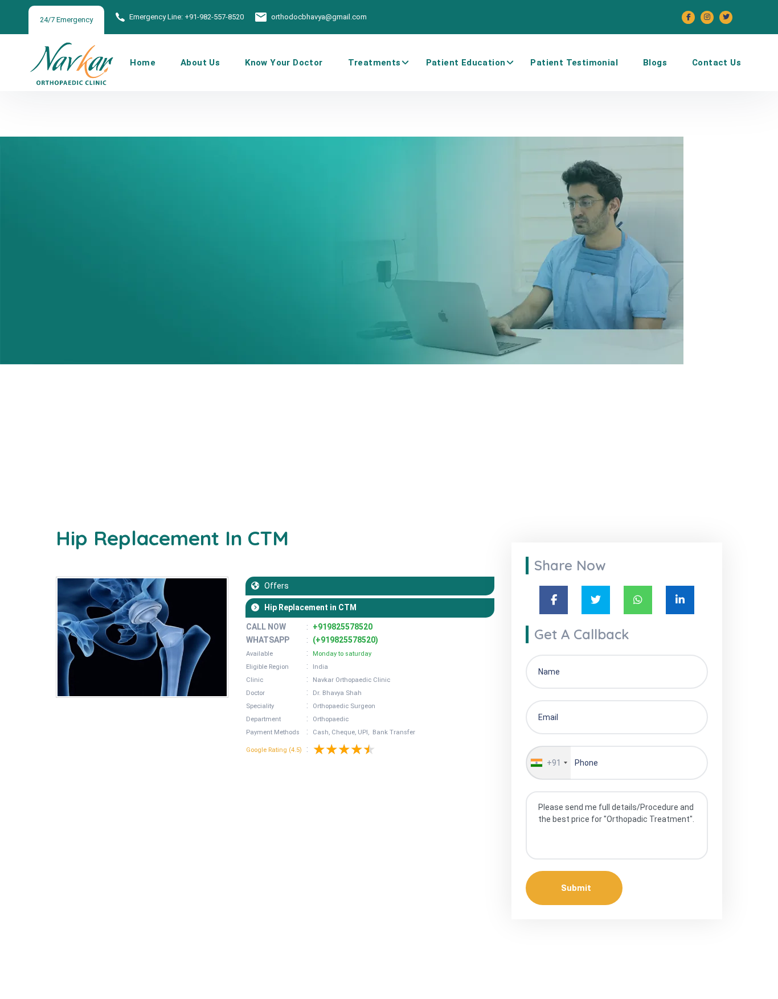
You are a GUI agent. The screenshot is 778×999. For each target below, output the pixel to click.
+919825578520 (342, 626)
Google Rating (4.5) (274, 750)
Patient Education (466, 62)
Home (142, 62)
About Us (200, 62)
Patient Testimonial (574, 62)
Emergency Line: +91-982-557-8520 (186, 17)
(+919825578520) (345, 639)
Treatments (374, 62)
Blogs (655, 62)
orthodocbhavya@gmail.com (319, 17)
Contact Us (716, 62)
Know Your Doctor (283, 62)
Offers (274, 585)
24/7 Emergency (66, 19)
